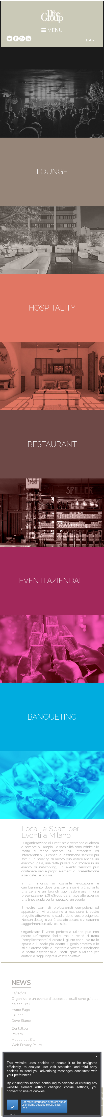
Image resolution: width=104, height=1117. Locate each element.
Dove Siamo (21, 1020)
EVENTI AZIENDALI (52, 580)
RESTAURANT (52, 444)
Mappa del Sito (24, 1039)
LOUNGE (52, 171)
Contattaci (20, 1028)
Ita (89, 40)
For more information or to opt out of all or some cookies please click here (44, 1104)
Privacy (17, 1034)
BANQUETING (52, 717)
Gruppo (17, 1015)
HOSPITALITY (52, 307)
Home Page (21, 1009)
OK (12, 1105)
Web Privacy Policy (27, 1045)
